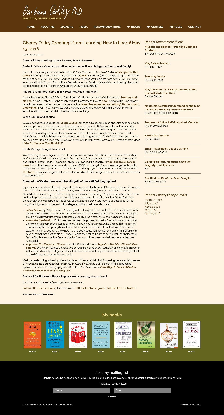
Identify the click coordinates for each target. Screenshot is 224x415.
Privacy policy (48, 404)
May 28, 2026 (152, 206)
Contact (194, 26)
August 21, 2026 (154, 199)
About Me (47, 26)
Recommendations (107, 26)
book (105, 101)
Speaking (66, 26)
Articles (176, 26)
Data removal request (64, 404)
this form (28, 172)
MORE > (32, 352)
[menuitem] (31, 27)
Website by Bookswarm (191, 404)
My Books (134, 26)
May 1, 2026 (151, 210)
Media (84, 26)
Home (31, 26)
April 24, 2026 (152, 213)
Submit (112, 397)
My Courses (155, 26)
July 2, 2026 (151, 203)
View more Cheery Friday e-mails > (39, 294)
